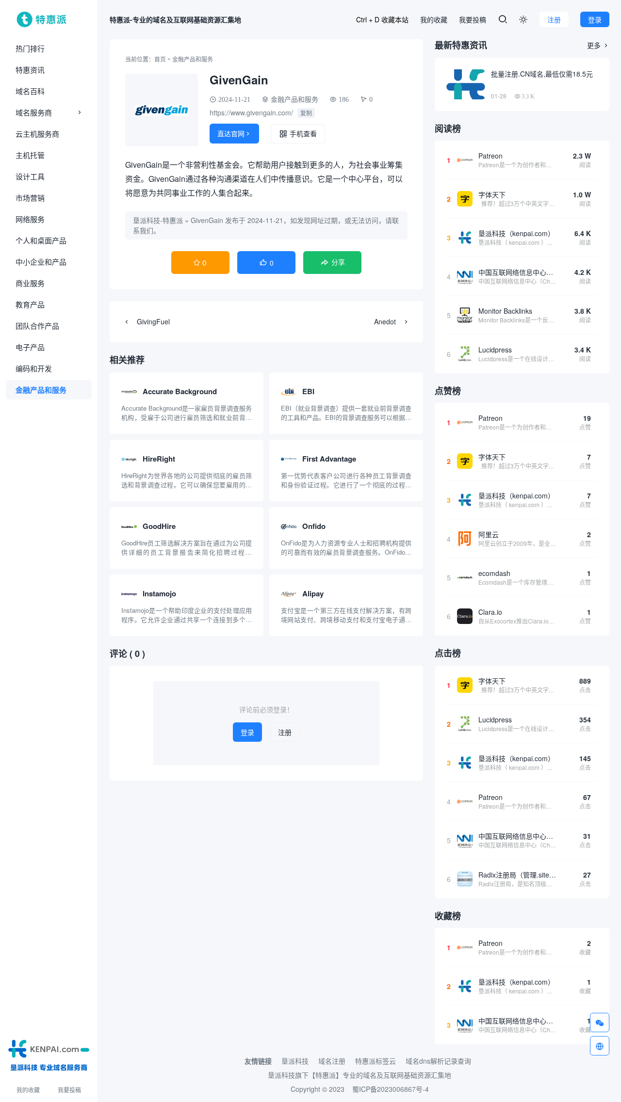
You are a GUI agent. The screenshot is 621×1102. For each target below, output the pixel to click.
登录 (595, 19)
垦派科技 (295, 1061)
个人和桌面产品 (41, 240)
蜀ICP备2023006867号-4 (390, 1089)
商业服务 (30, 283)
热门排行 (30, 48)
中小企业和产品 (41, 261)
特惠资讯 (30, 69)
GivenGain (207, 220)
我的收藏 (28, 1090)
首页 (160, 59)
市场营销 (30, 197)
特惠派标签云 (375, 1061)
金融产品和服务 (41, 389)
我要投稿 (69, 1090)
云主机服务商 (37, 133)
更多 (598, 45)
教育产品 (30, 304)
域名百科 (30, 91)
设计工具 (30, 176)
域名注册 (331, 1061)
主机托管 (30, 155)
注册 (554, 19)
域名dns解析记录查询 (438, 1061)
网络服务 (30, 219)
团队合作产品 (37, 325)
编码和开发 (34, 368)
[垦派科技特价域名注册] (49, 1053)
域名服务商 (34, 112)
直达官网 (234, 133)
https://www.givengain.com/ (251, 112)
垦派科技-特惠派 (158, 220)
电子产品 (30, 347)
